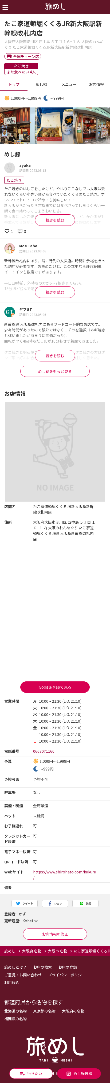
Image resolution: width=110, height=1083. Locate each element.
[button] (55, 921)
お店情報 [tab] (96, 84)
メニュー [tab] (68, 84)
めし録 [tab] (41, 84)
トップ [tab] (13, 84)
